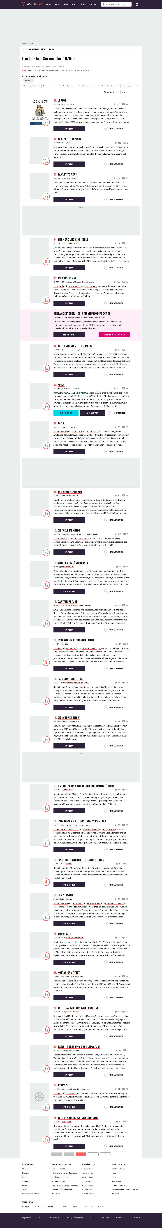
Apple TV (45, 70)
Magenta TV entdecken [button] (113, 334)
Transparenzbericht (75, 1218)
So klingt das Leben (60, 1177)
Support (25, 1181)
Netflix (37, 70)
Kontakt (25, 1185)
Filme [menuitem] (48, 4)
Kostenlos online (83, 70)
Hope (114, 1173)
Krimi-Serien (71, 70)
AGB (40, 1218)
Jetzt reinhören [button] (69, 334)
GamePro (119, 1218)
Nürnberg (56, 1194)
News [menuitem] (65, 4)
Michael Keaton (88, 1169)
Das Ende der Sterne (60, 1169)
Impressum (26, 1218)
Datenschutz (55, 1218)
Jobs (91, 1218)
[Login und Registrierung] (137, 4)
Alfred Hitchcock (88, 1194)
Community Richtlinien (31, 1194)
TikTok (64, 1206)
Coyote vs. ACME (118, 1185)
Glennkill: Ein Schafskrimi (62, 1189)
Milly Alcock (86, 1189)
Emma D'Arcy (87, 1181)
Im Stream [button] (69, 129)
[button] (114, 129)
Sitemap (25, 1173)
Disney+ (30, 70)
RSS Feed (102, 1206)
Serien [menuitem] (57, 4)
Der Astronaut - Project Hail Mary (65, 1185)
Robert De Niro (88, 1185)
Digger (114, 1177)
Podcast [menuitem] (75, 4)
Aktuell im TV (47, 49)
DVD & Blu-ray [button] (69, 591)
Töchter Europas (58, 1181)
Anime (63, 70)
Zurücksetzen (42, 76)
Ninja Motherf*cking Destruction (65, 1173)
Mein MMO (135, 1218)
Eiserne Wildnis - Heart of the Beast (126, 1189)
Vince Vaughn (87, 1177)
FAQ (23, 1177)
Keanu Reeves (87, 1173)
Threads (75, 1206)
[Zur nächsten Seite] (93, 1154)
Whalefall (115, 1194)
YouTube (38, 1206)
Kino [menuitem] (83, 4)
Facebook (26, 1206)
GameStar (105, 1218)
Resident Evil (117, 1181)
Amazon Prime (54, 70)
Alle (25, 49)
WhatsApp (88, 1206)
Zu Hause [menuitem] (92, 4)
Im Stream (34, 49)
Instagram (52, 1206)
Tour (24, 1189)
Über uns (26, 1169)
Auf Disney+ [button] (65, 413)
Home (24, 43)
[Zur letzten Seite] (105, 1154)
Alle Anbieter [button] (92, 413)
